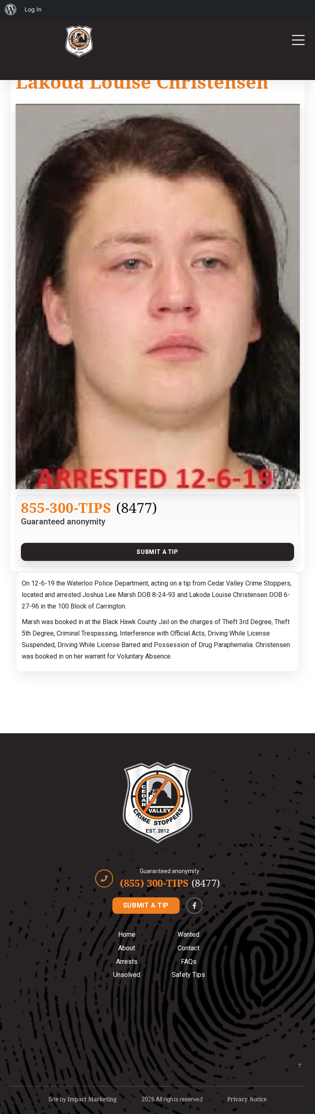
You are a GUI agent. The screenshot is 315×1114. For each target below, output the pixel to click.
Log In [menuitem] (33, 9)
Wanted (188, 934)
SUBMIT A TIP (146, 905)
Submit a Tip (157, 552)
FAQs (188, 961)
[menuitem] (10, 9)
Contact (188, 948)
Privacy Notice (247, 1099)
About (126, 948)
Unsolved (126, 975)
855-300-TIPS (66, 507)
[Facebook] (194, 905)
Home (126, 934)
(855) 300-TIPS (170, 883)
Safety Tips (188, 975)
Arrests (126, 961)
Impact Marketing (92, 1099)
